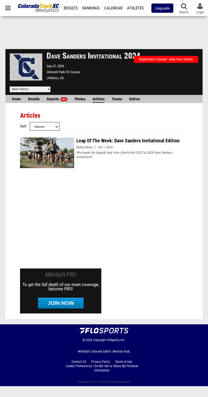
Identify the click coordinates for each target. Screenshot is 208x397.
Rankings (91, 8)
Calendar (113, 8)
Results (71, 8)
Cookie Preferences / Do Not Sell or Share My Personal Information (102, 368)
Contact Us (79, 362)
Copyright (99, 340)
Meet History (20, 89)
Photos (80, 99)
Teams (117, 99)
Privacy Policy (100, 362)
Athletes (135, 8)
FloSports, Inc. (116, 340)
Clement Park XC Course (63, 72)
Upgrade (162, 8)
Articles (99, 99)
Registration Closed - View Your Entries (166, 59)
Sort (23, 126)
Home (16, 99)
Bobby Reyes (84, 147)
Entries (134, 99)
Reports (56, 99)
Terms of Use (123, 362)
